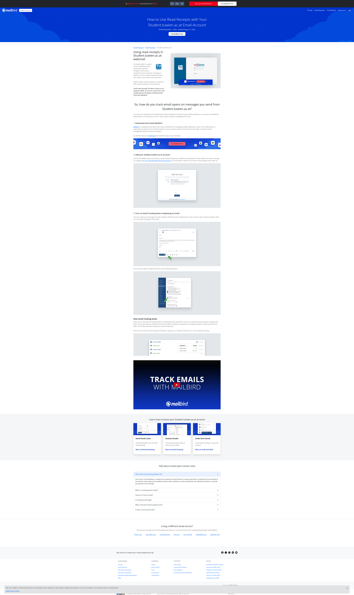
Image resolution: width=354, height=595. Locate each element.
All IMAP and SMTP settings (214, 564)
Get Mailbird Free (177, 34)
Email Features (320, 10)
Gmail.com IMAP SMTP (213, 567)
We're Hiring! (155, 567)
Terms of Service (160, 593)
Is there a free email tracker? (145, 510)
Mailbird (136, 127)
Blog (119, 578)
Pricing (310, 10)
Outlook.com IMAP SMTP (213, 570)
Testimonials (155, 575)
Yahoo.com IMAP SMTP (213, 575)
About (153, 564)
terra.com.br (187, 535)
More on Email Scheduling (145, 450)
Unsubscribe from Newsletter (183, 572)
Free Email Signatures (124, 572)
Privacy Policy (168, 593)
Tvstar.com (138, 535)
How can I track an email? (144, 495)
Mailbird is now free (25, 10)
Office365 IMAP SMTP (212, 572)
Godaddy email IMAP (212, 578)
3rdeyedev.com (201, 535)
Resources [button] (341, 10)
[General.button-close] (347, 588)
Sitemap (173, 593)
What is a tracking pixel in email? (146, 490)
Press (153, 570)
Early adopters (178, 570)
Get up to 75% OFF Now (203, 4)
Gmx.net (176, 535)
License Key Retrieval (180, 567)
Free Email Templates (124, 570)
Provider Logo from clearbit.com (182, 593)
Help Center (177, 564)
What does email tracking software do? (148, 474)
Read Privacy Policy (12, 591)
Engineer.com (215, 535)
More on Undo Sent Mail (204, 450)
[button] (350, 10)
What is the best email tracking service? (149, 505)
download (151, 136)
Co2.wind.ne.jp (165, 535)
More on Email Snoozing (174, 450)
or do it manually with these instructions (157, 161)
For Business (331, 10)
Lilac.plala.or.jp (151, 535)
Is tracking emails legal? (143, 500)
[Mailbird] (9, 10)
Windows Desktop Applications (127, 575)
